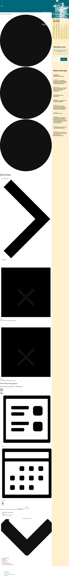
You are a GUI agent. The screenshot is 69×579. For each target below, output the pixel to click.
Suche (63, 59)
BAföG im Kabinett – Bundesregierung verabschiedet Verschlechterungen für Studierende (60, 89)
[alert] (26, 291)
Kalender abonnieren (27, 518)
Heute (27, 507)
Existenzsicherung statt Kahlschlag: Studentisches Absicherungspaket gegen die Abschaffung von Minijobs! (60, 107)
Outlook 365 (4, 560)
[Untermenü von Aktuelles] (63, 3)
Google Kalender (5, 558)
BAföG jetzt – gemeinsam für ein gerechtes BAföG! (59, 101)
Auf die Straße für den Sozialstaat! (58, 96)
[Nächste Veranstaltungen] (2, 504)
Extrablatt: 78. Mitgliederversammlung (58, 76)
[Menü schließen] (57, 1)
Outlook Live (4, 562)
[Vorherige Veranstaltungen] (2, 502)
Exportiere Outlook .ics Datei (8, 564)
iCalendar (4, 559)
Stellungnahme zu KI (58, 113)
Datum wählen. (14, 509)
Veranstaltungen (5, 178)
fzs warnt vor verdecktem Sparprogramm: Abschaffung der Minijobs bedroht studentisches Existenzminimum (60, 82)
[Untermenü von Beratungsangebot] (61, 12)
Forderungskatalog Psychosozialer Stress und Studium (60, 128)
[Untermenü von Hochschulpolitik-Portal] (63, 18)
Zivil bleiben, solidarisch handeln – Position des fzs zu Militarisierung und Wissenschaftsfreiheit (60, 134)
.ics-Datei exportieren (6, 563)
